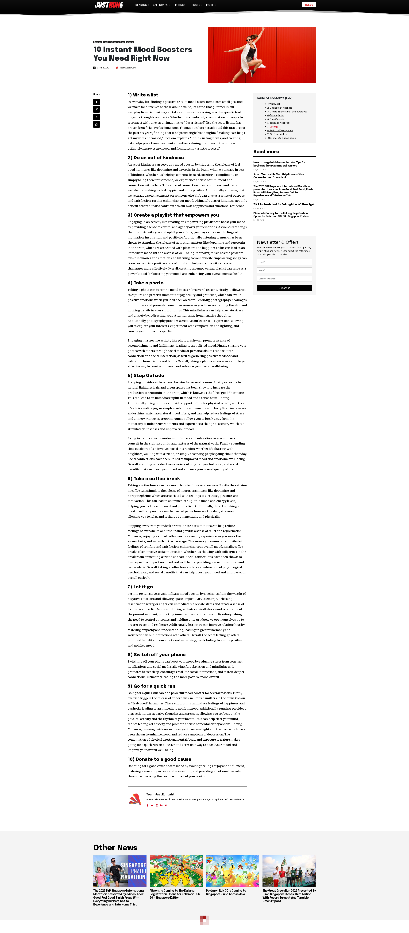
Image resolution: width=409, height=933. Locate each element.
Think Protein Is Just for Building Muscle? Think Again (284, 204)
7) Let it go (272, 126)
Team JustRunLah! (128, 68)
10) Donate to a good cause (281, 137)
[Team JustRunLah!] (117, 67)
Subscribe (284, 288)
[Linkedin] (161, 804)
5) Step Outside (275, 119)
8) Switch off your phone (280, 130)
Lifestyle (130, 42)
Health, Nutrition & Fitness (114, 42)
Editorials (97, 42)
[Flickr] (152, 804)
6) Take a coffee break (278, 122)
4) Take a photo (275, 115)
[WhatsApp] (96, 124)
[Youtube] (166, 804)
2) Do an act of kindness (279, 107)
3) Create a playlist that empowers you (287, 111)
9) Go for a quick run (277, 134)
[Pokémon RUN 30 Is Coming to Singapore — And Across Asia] (232, 871)
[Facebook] (96, 102)
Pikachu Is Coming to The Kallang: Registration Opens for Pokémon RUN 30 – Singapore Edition (280, 215)
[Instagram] (157, 804)
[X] (96, 109)
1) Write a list (273, 103)
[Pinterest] (96, 117)
